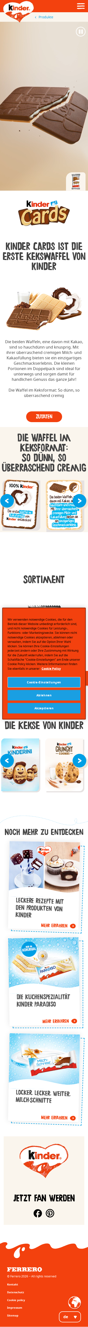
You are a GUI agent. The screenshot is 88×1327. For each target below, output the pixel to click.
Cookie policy (16, 1300)
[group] (44, 213)
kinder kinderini (20, 765)
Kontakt (12, 1284)
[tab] (76, 181)
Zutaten (44, 416)
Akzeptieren (44, 708)
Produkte (46, 17)
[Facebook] (37, 1213)
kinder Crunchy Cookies (64, 765)
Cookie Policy (51, 668)
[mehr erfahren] (44, 885)
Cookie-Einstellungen (44, 682)
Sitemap (12, 1315)
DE (65, 1316)
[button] (8, 500)
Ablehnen (44, 695)
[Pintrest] (50, 1213)
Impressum (14, 1307)
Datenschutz (15, 1292)
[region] (44, 663)
